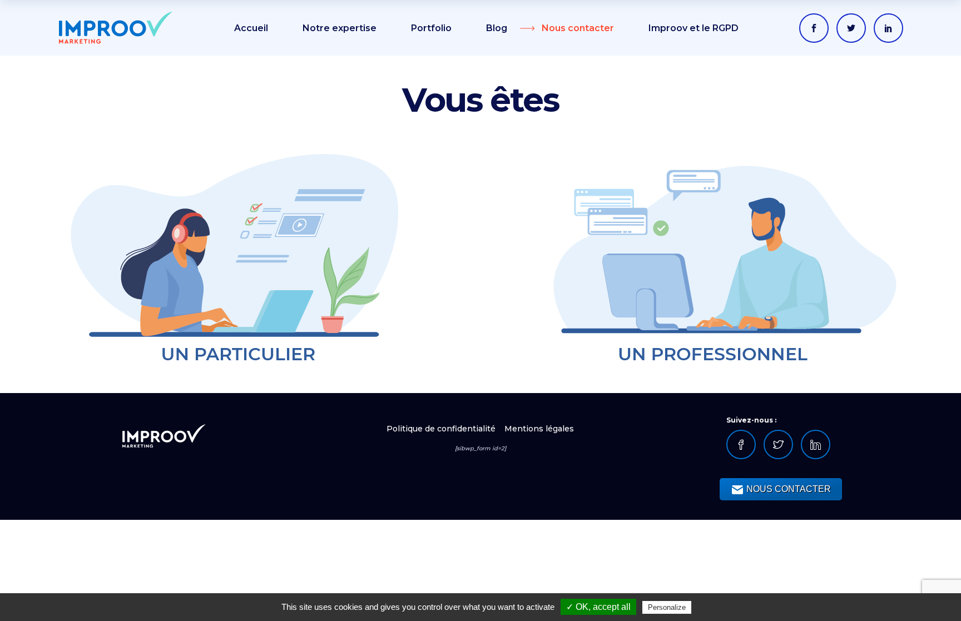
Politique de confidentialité (442, 429)
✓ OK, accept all (598, 607)
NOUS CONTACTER (787, 489)
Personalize (667, 607)
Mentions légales (539, 429)
